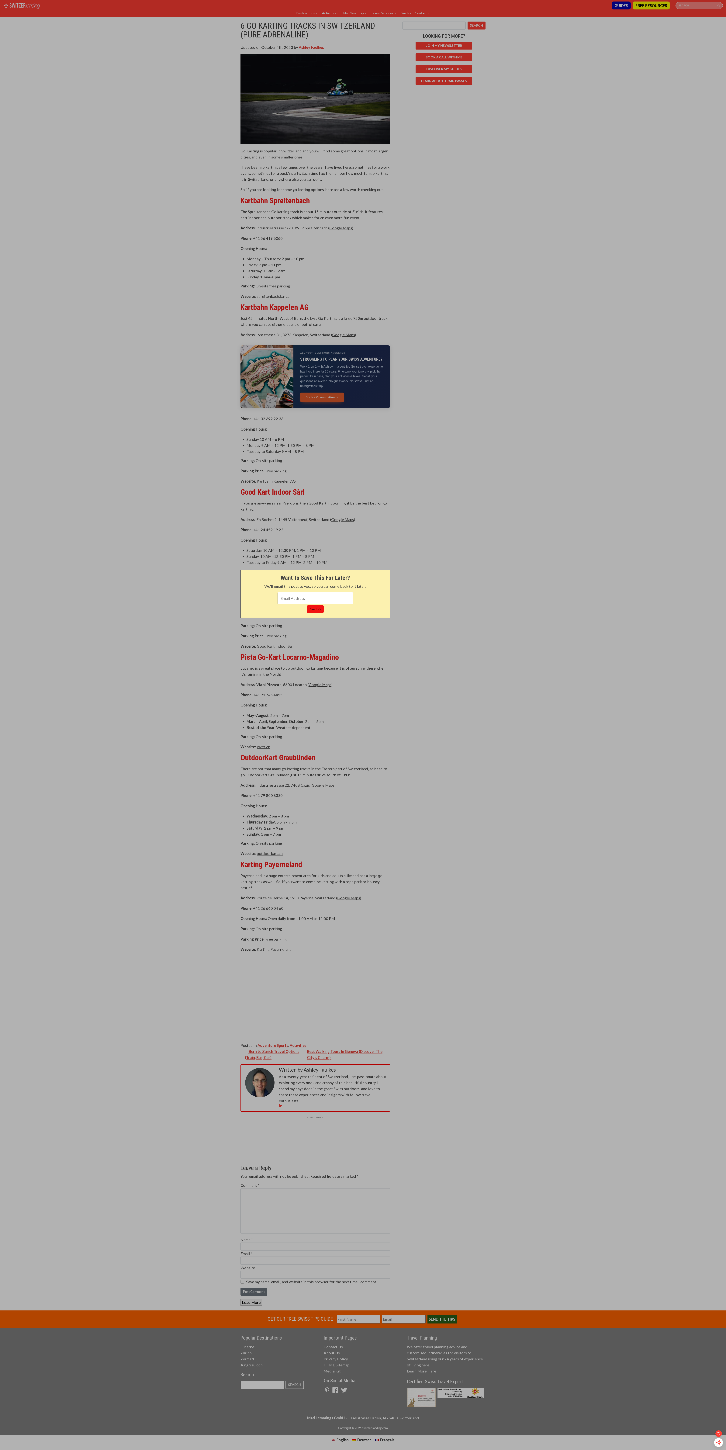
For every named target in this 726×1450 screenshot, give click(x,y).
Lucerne (247, 1346)
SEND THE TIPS (442, 1319)
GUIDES (621, 5)
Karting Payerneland (274, 949)
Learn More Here (421, 1371)
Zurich (246, 1353)
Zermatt (247, 1359)
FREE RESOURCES (651, 5)
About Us (332, 1353)
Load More (251, 1302)
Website (247, 1267)
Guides (406, 13)
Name (246, 1239)
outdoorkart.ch (270, 853)
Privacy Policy (336, 1359)
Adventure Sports (273, 1045)
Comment (249, 1185)
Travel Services (382, 13)
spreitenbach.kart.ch (274, 296)
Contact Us (333, 1346)
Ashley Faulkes (311, 47)
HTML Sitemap (336, 1365)
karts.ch (263, 746)
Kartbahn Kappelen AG (276, 481)
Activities (329, 13)
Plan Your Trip (353, 13)
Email (246, 1253)
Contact (421, 13)
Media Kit (332, 1371)
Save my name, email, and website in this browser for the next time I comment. (311, 1281)
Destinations (305, 13)
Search (476, 25)
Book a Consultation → (322, 397)
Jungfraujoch (251, 1365)
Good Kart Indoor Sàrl (275, 646)
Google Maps (340, 228)
